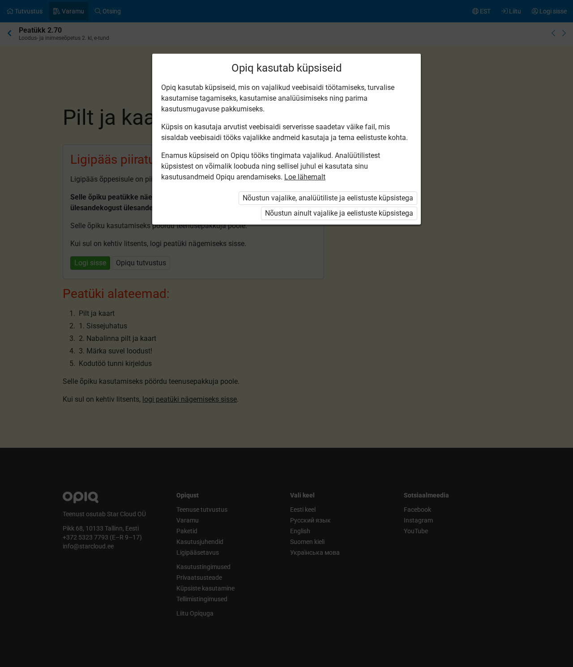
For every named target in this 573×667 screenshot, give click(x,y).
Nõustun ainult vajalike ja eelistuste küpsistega (339, 213)
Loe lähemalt (304, 177)
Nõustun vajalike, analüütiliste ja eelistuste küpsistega (328, 198)
